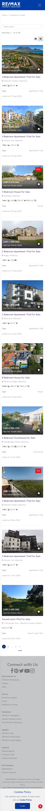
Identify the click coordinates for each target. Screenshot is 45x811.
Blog (4, 687)
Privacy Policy (30, 782)
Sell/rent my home (10, 704)
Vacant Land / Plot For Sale (16, 619)
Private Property (9, 772)
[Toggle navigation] (39, 5)
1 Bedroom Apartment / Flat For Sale (21, 314)
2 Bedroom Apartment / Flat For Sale (21, 251)
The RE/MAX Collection (12, 722)
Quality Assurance (9, 758)
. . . (12, 646)
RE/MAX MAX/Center (11, 737)
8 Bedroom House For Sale (16, 377)
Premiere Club (8, 754)
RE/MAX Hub (7, 733)
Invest (4, 701)
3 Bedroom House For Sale (16, 191)
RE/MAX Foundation (10, 715)
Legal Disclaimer (17, 782)
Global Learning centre (11, 719)
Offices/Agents (8, 751)
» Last (20, 646)
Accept (22, 806)
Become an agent (9, 697)
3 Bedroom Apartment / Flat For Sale (21, 76)
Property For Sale (17, 15)
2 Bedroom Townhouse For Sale (18, 437)
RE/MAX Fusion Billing (11, 740)
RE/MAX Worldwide (10, 680)
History (5, 683)
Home (4, 15)
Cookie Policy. (26, 800)
